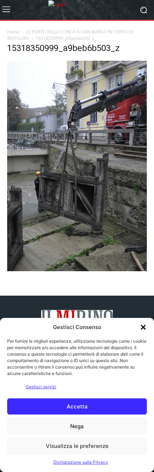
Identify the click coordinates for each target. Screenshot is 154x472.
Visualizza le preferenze (77, 446)
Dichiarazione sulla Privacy (80, 462)
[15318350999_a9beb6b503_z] (77, 269)
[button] (143, 327)
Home (13, 32)
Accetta (77, 406)
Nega (77, 426)
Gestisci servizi (41, 386)
